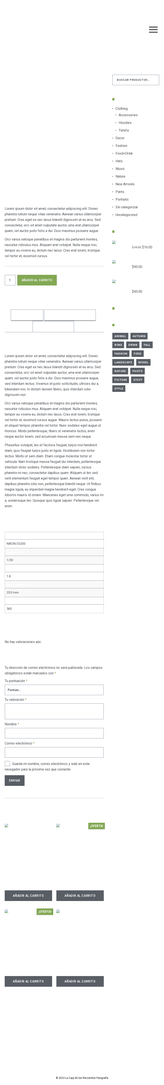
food (137, 353)
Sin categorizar (127, 207)
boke (118, 344)
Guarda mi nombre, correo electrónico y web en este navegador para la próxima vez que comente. (47, 766)
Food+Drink (124, 153)
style (73, 300)
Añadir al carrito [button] (28, 895)
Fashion (121, 146)
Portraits (34, 295)
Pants (120, 192)
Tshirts (124, 130)
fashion (32, 300)
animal (120, 336)
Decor (120, 138)
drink (132, 344)
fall (147, 344)
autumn (139, 336)
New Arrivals (125, 184)
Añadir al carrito (37, 280)
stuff (137, 379)
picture (120, 379)
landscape (123, 362)
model (47, 300)
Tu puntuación (16, 681)
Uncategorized (126, 215)
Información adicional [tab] (70, 315)
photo (60, 300)
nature (120, 371)
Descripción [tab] (27, 315)
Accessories (128, 115)
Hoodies (125, 123)
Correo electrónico (20, 743)
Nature (120, 176)
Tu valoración (15, 700)
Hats (119, 161)
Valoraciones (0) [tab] (53, 326)
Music (120, 169)
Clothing (122, 109)
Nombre (12, 724)
